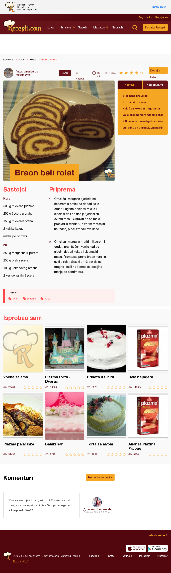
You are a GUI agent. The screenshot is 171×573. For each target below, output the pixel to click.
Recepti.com (22, 26)
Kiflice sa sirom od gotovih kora (143, 121)
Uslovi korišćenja (50, 555)
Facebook (94, 556)
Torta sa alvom (106, 424)
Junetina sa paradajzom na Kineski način (143, 127)
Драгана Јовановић (97, 509)
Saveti (82, 27)
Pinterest (162, 556)
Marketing (66, 555)
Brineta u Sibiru (106, 357)
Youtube (127, 556)
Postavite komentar (100, 477)
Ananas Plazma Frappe (148, 424)
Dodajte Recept (155, 27)
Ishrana (66, 27)
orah (15, 298)
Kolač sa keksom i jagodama (141, 108)
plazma (31, 298)
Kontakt (76, 555)
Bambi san (64, 424)
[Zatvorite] (3, 7)
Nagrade (117, 27)
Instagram (144, 556)
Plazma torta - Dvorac (64, 357)
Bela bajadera (148, 357)
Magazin (99, 27)
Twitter (111, 556)
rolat (48, 298)
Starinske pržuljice (135, 95)
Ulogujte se (161, 17)
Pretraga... (134, 27)
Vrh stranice (157, 535)
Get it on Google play (158, 548)
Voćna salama (23, 357)
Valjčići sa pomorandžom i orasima (143, 114)
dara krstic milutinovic (27, 73)
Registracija (145, 17)
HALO (25, 561)
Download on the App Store (136, 548)
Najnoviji (130, 84)
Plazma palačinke (23, 424)
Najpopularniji (155, 84)
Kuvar (51, 27)
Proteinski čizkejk (134, 102)
